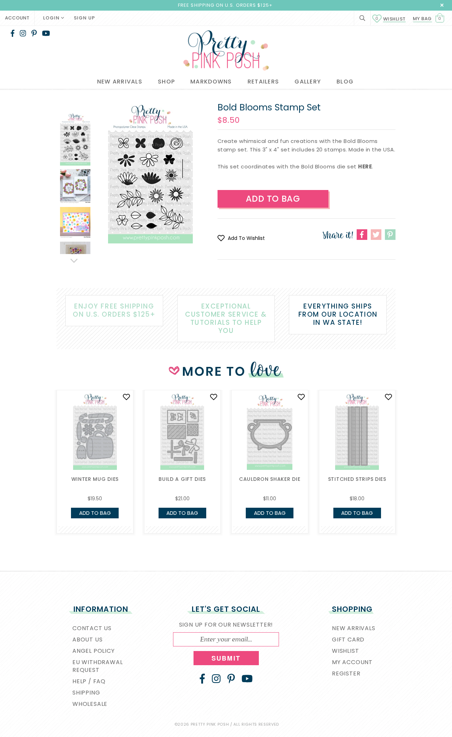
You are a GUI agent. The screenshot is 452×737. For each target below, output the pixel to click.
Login (52, 18)
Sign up (84, 18)
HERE (365, 166)
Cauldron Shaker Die (269, 479)
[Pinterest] (34, 33)
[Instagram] (23, 33)
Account (17, 18)
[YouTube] (46, 33)
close (442, 5)
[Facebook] (12, 33)
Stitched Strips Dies (357, 479)
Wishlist (390, 19)
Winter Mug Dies (95, 479)
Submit (226, 658)
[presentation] (45, 443)
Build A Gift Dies (182, 479)
